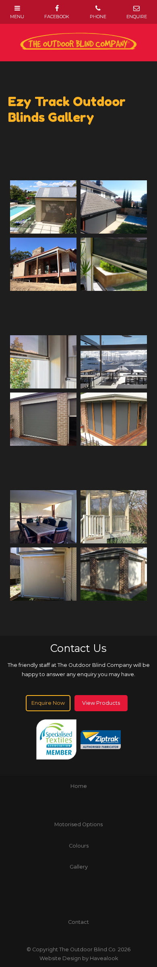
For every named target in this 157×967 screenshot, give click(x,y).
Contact (78, 922)
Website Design (60, 958)
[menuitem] (78, 786)
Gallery (79, 867)
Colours (79, 846)
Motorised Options (78, 824)
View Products (101, 703)
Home (78, 786)
